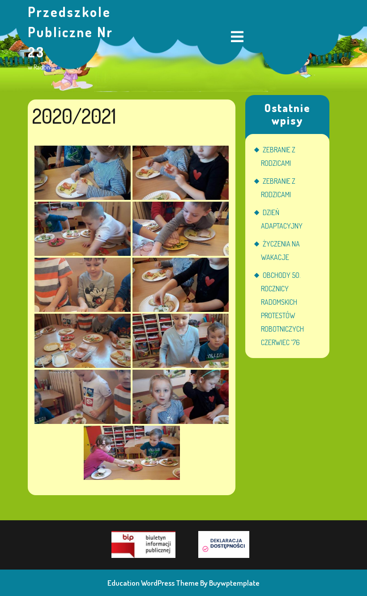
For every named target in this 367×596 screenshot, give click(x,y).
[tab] (237, 37)
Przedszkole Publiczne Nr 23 (70, 31)
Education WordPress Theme (153, 582)
